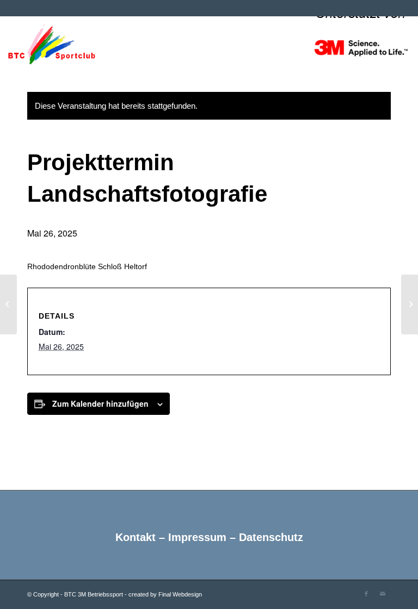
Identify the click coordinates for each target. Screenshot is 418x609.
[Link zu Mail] (382, 594)
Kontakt (135, 537)
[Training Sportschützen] (8, 304)
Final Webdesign (180, 594)
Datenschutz (271, 537)
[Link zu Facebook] (366, 594)
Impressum (197, 537)
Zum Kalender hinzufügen (100, 403)
